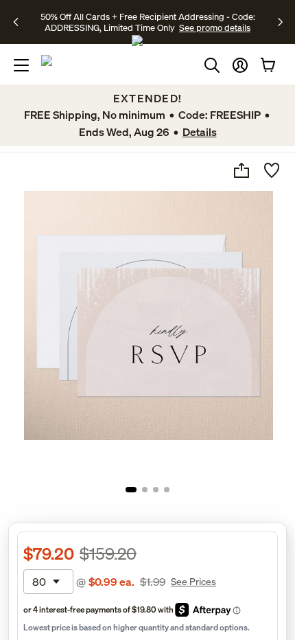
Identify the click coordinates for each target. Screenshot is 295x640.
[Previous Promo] (20, 22)
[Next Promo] (280, 22)
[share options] (241, 170)
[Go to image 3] (155, 489)
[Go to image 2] (145, 489)
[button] (240, 65)
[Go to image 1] (131, 489)
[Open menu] (21, 65)
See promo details (214, 27)
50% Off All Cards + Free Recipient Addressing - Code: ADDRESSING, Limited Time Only (147, 22)
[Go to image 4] (166, 489)
